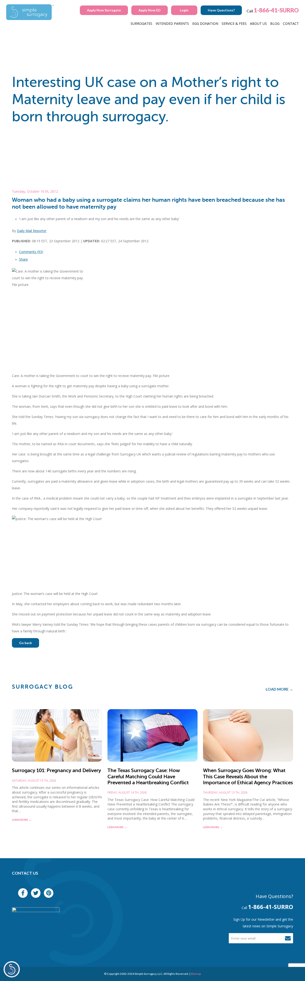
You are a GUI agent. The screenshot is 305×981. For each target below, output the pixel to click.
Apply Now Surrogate (104, 10)
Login (184, 10)
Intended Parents (172, 23)
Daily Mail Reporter (31, 230)
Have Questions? (221, 10)
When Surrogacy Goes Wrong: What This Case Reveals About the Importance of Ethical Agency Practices (248, 776)
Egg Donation (205, 23)
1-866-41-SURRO (276, 10)
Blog (275, 23)
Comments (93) (31, 251)
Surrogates (141, 23)
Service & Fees (234, 23)
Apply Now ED (149, 10)
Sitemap (196, 974)
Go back (25, 643)
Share (23, 259)
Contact (291, 23)
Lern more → (21, 819)
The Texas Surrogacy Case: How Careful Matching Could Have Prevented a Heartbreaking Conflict (148, 776)
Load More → (279, 689)
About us (258, 23)
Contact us (25, 873)
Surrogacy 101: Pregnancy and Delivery (56, 770)
